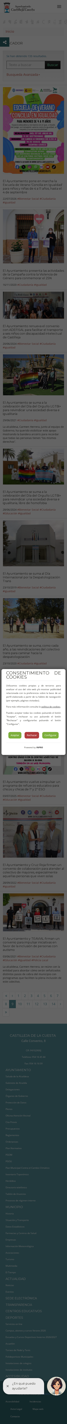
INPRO (39, 747)
